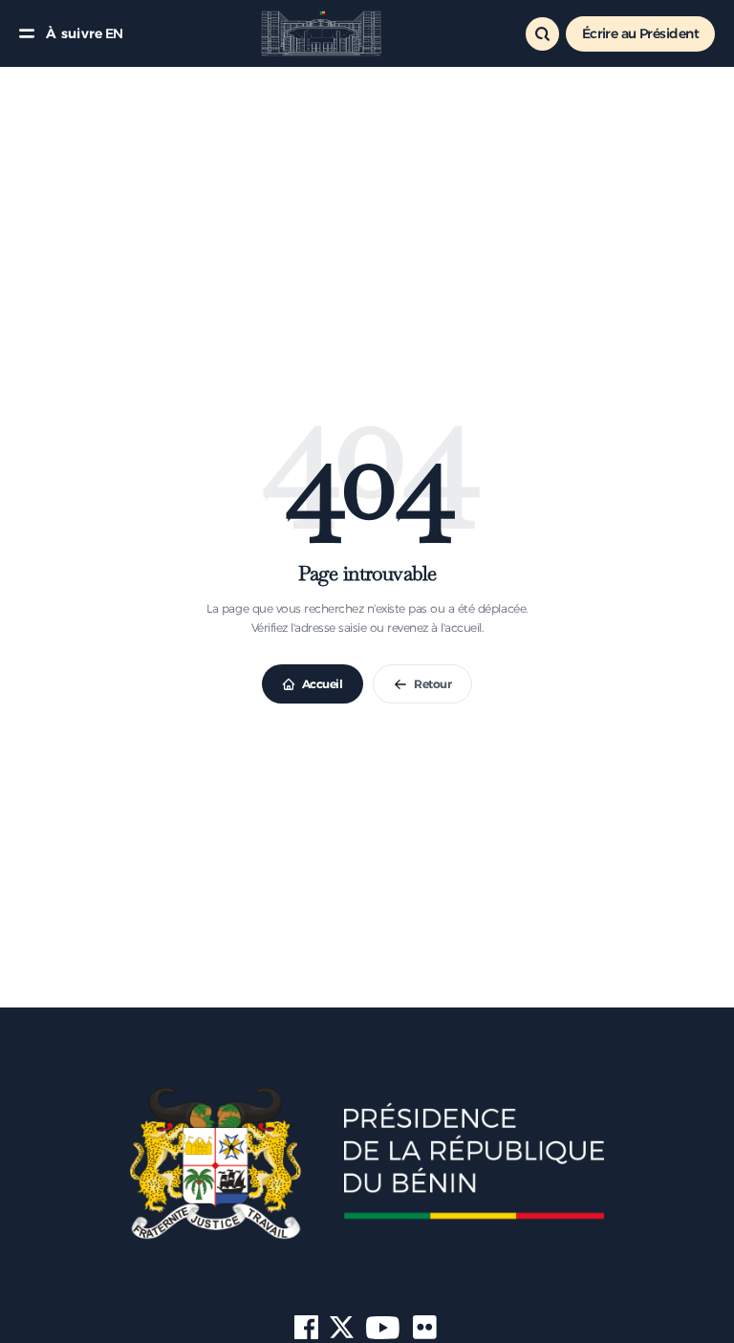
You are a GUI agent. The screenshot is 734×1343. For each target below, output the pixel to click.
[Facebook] (306, 1327)
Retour (432, 684)
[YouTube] (382, 1327)
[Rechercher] (542, 34)
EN (114, 33)
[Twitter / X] (342, 1327)
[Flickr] (425, 1327)
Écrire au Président (640, 33)
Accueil (322, 684)
